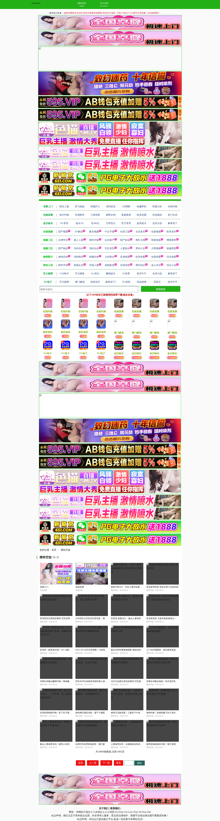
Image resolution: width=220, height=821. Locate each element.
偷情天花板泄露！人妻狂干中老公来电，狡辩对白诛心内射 (138, 713)
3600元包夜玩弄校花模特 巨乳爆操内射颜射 (131, 681)
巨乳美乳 (109, 248)
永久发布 (104, 2)
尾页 (118, 763)
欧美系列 (171, 231)
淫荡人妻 (94, 265)
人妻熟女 (125, 248)
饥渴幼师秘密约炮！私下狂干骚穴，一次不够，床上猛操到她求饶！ (71, 713)
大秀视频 (156, 248)
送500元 (47, 357)
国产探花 (125, 240)
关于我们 (104, 808)
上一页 (92, 763)
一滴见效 (47, 336)
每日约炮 (118, 315)
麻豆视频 (94, 231)
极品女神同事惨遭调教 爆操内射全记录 (129, 650)
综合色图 (171, 256)
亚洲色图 (125, 256)
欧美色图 (140, 256)
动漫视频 (156, 231)
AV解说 (79, 231)
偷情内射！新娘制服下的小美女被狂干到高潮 (167, 713)
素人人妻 (78, 240)
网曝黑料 (171, 240)
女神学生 (63, 240)
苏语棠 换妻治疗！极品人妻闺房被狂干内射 (131, 618)
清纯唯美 (78, 256)
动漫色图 (156, 256)
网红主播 (140, 240)
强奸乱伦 (94, 248)
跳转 (139, 762)
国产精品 (63, 248)
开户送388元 (119, 357)
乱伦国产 (109, 240)
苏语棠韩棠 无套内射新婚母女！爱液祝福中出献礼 (169, 618)
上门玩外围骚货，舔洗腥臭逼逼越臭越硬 (165, 650)
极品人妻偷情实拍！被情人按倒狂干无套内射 (61, 744)
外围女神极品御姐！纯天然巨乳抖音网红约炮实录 (169, 681)
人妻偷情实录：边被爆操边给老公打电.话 (130, 744)
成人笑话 (156, 265)
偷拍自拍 (63, 256)
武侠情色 (125, 265)
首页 (54, 550)
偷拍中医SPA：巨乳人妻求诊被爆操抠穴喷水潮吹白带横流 (138, 587)
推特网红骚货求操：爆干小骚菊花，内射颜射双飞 (98, 713)
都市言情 (63, 265)
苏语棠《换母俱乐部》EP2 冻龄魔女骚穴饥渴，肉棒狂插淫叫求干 (70, 650)
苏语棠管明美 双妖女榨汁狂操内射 (162, 587)
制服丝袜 (94, 256)
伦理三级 (125, 231)
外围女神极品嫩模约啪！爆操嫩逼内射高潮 (60, 681)
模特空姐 (94, 240)
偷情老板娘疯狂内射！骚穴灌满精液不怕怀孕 (167, 744)
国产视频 (63, 231)
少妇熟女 (109, 256)
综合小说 (171, 265)
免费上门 (47, 315)
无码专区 (78, 248)
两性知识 (140, 265)
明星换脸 (156, 240)
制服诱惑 (171, 248)
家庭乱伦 (78, 265)
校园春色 (109, 265)
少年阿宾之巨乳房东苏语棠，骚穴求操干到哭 (96, 618)
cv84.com (36, 2)
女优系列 (140, 231)
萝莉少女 (140, 248)
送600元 (119, 336)
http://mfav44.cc (104, 6)
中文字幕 (109, 231)
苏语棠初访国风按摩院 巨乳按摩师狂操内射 (60, 618)
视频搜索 (160, 289)
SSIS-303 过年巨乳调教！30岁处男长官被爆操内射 (98, 650)
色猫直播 (79, 587)
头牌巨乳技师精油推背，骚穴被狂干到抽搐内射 (97, 744)
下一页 (106, 763)
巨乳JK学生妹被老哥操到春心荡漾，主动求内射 (97, 681)
